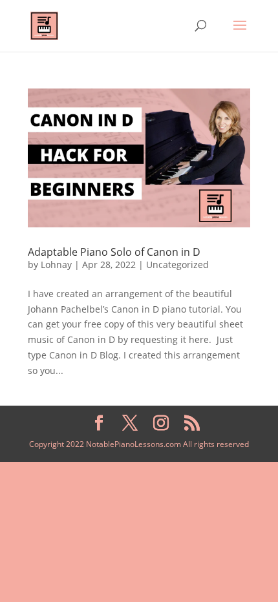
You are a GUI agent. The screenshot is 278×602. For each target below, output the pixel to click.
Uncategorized (177, 264)
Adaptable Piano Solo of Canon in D (114, 252)
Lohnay (56, 264)
